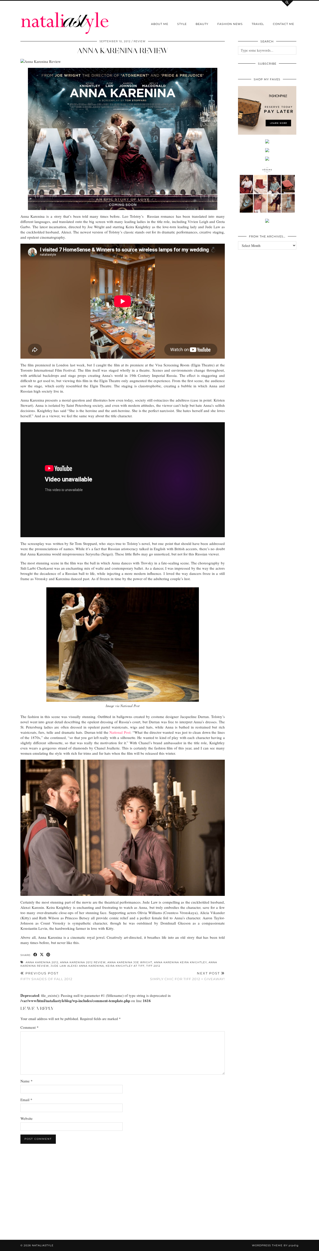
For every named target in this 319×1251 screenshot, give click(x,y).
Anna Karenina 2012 (42, 962)
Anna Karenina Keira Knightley (180, 962)
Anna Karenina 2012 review (83, 962)
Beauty (202, 24)
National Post (119, 732)
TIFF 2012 (153, 965)
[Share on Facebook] (35, 955)
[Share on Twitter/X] (42, 955)
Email (26, 1099)
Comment (29, 1027)
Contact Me (283, 24)
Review (140, 41)
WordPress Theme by (275, 1245)
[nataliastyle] (64, 17)
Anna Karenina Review (122, 50)
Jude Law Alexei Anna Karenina (77, 965)
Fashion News (230, 24)
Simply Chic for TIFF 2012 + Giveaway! (187, 976)
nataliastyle (43, 1245)
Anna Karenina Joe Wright (129, 962)
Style (182, 24)
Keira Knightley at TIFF (125, 965)
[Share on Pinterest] (48, 955)
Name (26, 1080)
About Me (159, 24)
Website (26, 1118)
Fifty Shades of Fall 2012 (46, 976)
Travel (258, 24)
